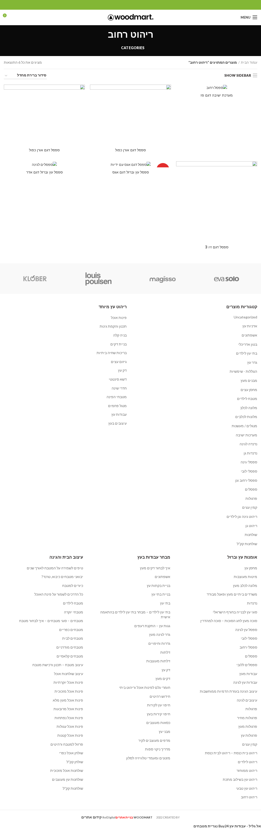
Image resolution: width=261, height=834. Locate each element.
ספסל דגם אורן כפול (130, 150)
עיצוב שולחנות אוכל (68, 673)
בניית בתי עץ (160, 594)
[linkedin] (125, 5)
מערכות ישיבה (246, 435)
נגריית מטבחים (205, 826)
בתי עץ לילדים (246, 353)
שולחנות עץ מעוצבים (67, 779)
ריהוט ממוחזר (247, 770)
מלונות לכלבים (246, 416)
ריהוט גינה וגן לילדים (242, 516)
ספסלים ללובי (247, 665)
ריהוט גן (251, 525)
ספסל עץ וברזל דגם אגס (130, 172)
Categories (133, 48)
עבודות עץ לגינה (245, 682)
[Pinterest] (131, 5)
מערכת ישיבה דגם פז (217, 95)
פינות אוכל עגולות (70, 726)
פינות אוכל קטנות (70, 735)
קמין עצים (249, 507)
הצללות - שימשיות (243, 371)
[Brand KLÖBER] (35, 278)
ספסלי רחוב (248, 647)
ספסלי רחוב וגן (246, 480)
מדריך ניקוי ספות (157, 749)
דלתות (165, 652)
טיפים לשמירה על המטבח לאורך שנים (55, 568)
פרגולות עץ (249, 735)
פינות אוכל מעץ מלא (68, 700)
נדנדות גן (250, 453)
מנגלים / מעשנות (244, 426)
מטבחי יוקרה (73, 612)
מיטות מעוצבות (245, 576)
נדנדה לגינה (248, 444)
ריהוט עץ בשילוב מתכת (240, 779)
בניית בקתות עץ (158, 585)
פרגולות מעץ (247, 726)
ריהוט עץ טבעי (246, 788)
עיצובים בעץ (117, 423)
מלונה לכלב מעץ (245, 585)
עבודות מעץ (248, 673)
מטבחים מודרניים (69, 647)
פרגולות (251, 498)
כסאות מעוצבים (158, 722)
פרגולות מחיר (247, 718)
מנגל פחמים (117, 405)
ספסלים (251, 489)
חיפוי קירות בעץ (158, 714)
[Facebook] (142, 5)
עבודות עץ (119, 414)
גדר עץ (252, 362)
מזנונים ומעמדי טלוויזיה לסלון (148, 758)
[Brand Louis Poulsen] (98, 278)
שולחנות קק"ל (247, 544)
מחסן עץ (250, 568)
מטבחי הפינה (117, 397)
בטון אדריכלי (247, 344)
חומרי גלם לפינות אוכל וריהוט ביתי (144, 687)
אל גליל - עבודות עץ (245, 826)
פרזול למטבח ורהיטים (66, 744)
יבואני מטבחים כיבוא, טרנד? (62, 576)
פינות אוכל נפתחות (69, 718)
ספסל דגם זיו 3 (216, 247)
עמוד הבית (249, 62)
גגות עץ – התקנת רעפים (152, 626)
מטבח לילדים (247, 398)
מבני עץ (164, 731)
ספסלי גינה (249, 462)
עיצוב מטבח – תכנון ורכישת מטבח (57, 665)
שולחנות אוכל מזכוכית (66, 770)
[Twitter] (136, 5)
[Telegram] (119, 5)
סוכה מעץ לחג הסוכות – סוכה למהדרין (228, 620)
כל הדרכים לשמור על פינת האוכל (58, 594)
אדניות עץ (249, 326)
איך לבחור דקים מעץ (155, 568)
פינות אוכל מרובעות (68, 709)
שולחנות (251, 534)
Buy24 (223, 826)
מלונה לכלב (248, 408)
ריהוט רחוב (249, 797)
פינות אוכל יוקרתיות (68, 682)
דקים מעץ (162, 678)
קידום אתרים (91, 817)
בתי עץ (165, 603)
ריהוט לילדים (247, 762)
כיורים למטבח (72, 585)
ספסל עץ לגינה (246, 629)
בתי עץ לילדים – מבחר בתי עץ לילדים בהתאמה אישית (135, 614)
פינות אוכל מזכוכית (69, 691)
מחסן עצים (249, 389)
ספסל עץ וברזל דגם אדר (44, 172)
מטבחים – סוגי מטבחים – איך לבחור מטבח (51, 620)
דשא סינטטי (118, 379)
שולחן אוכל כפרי (71, 753)
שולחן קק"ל (75, 762)
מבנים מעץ (249, 380)
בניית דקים (118, 344)
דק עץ (122, 370)
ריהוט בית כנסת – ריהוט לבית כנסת (231, 753)
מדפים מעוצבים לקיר (154, 740)
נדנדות (252, 603)
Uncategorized (245, 317)
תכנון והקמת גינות (113, 326)
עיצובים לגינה (247, 700)
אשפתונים (249, 335)
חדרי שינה (119, 388)
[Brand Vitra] (226, 278)
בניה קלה (120, 335)
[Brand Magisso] (162, 278)
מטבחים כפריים (71, 629)
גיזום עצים (119, 361)
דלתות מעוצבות (158, 661)
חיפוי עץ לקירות (158, 705)
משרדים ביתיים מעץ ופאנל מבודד (232, 594)
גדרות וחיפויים (159, 643)
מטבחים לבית (72, 638)
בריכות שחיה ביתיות (112, 353)
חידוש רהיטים (160, 696)
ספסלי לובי (249, 471)
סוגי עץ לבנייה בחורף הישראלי (235, 612)
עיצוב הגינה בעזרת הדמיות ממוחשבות (228, 691)
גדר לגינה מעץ (159, 634)
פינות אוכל (119, 317)
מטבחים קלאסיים (70, 656)
